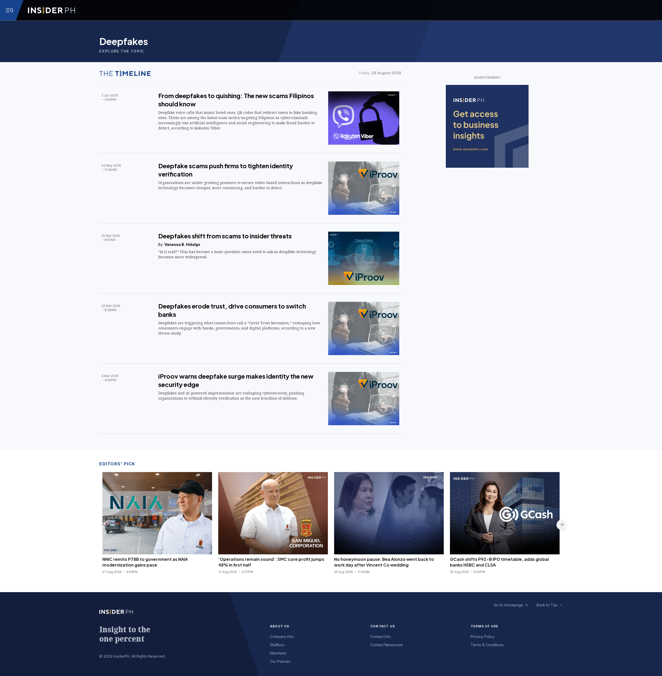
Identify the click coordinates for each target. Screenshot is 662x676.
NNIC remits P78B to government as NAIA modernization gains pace (145, 562)
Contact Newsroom (386, 645)
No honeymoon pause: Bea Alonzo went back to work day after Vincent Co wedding (384, 562)
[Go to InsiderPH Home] (51, 10)
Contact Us (382, 626)
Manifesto (278, 653)
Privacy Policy (483, 636)
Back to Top (547, 605)
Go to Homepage (508, 605)
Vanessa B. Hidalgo (182, 244)
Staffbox (277, 645)
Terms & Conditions (487, 645)
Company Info (282, 636)
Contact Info (380, 636)
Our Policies (280, 661)
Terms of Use (484, 626)
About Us (279, 626)
